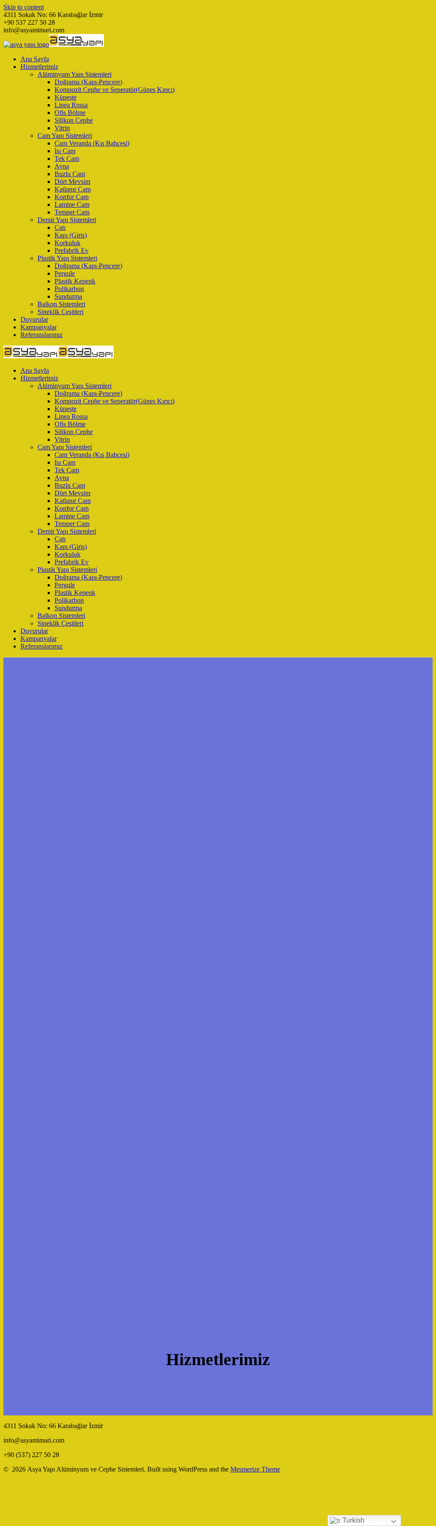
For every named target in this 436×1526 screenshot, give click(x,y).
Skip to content (23, 7)
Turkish (352, 1520)
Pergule (64, 273)
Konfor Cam (71, 196)
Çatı (60, 227)
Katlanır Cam (72, 189)
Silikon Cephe (73, 120)
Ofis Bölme (70, 112)
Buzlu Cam (69, 173)
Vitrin (62, 127)
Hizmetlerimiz (39, 66)
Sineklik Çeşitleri (60, 311)
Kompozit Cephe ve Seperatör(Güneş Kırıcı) (114, 89)
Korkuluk (67, 242)
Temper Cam (71, 212)
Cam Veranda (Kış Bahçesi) (91, 143)
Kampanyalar (38, 327)
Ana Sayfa (34, 59)
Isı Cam (64, 150)
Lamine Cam (71, 204)
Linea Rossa (71, 105)
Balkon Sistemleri (61, 304)
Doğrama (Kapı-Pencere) (88, 82)
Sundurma (68, 296)
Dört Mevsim (72, 181)
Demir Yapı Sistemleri (66, 219)
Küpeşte (65, 97)
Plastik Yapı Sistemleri (67, 258)
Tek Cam (66, 158)
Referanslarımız (41, 334)
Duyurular (34, 319)
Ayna (61, 166)
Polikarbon (69, 288)
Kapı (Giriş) (70, 235)
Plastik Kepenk (74, 281)
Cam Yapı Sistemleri (64, 135)
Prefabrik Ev (71, 250)
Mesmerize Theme (255, 1469)
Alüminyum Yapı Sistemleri (74, 74)
